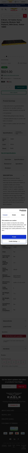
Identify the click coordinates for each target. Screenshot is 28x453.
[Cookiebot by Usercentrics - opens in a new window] (19, 211)
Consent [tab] (5, 215)
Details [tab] (14, 215)
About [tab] (23, 215)
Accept (14, 236)
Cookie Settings (13, 241)
